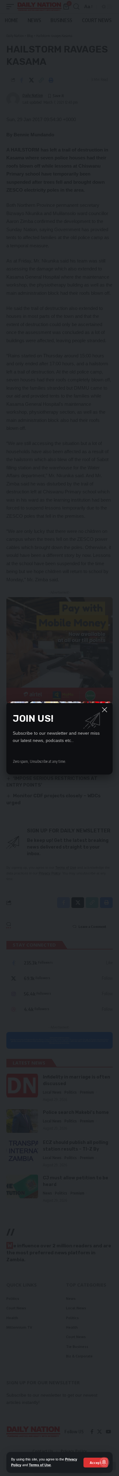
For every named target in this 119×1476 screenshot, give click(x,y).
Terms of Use (40, 1465)
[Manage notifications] (104, 1462)
